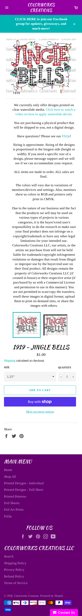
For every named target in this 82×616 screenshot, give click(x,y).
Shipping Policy (15, 563)
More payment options (40, 411)
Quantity (64, 367)
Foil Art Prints (14, 509)
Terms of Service (16, 583)
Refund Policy (14, 576)
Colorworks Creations (41, 7)
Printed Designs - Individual (24, 483)
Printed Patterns (15, 496)
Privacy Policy (14, 570)
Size (7, 367)
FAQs (66, 136)
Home (8, 470)
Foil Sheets (12, 503)
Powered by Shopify (51, 595)
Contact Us (65, 612)
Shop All (10, 477)
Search (9, 556)
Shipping (9, 360)
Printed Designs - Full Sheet (23, 490)
